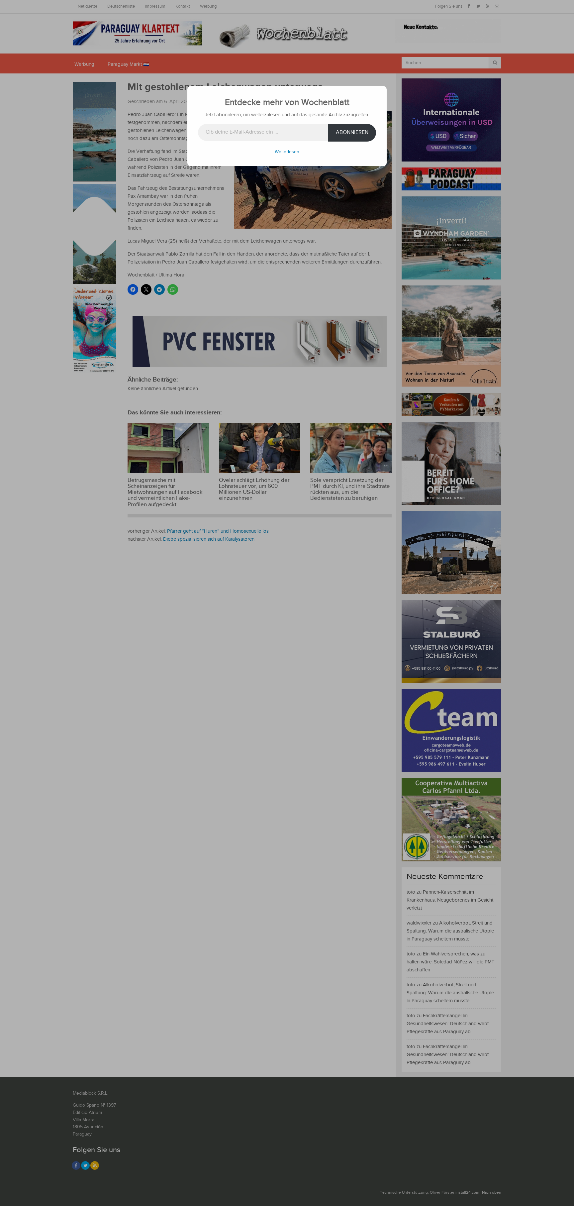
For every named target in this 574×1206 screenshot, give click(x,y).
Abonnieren (352, 132)
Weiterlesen (287, 152)
